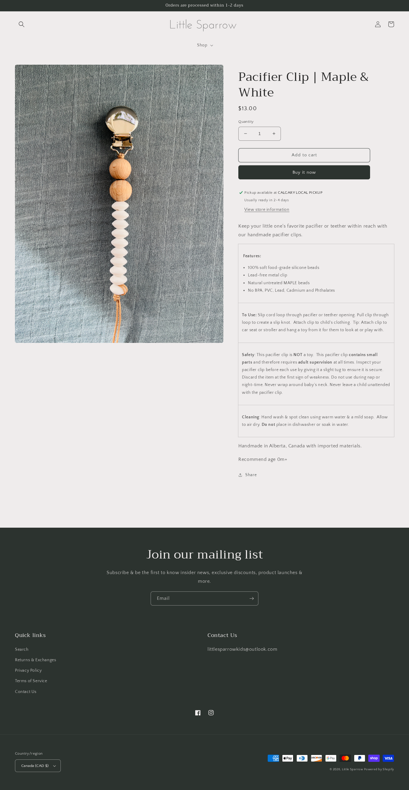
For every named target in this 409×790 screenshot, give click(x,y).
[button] (21, 24)
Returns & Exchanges (35, 660)
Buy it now (304, 172)
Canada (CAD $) (35, 766)
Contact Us (26, 691)
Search (22, 649)
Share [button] (251, 475)
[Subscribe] (251, 598)
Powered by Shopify (379, 769)
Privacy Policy (28, 670)
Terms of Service (31, 681)
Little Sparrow (352, 769)
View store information (266, 209)
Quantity (246, 121)
